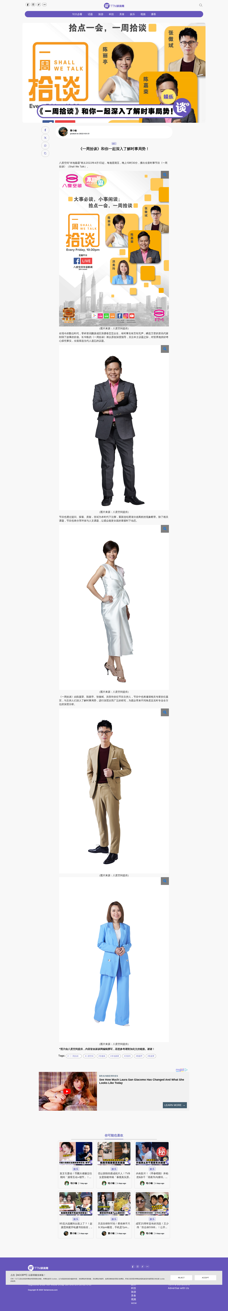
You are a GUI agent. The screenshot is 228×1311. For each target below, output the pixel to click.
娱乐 (132, 14)
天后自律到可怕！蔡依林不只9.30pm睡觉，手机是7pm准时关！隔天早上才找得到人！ (114, 1225)
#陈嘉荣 (151, 1056)
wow (134, 1302)
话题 (90, 14)
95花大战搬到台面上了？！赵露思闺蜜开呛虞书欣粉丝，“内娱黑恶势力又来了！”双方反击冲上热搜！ (75, 1225)
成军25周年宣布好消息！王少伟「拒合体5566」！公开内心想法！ (152, 1225)
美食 (121, 14)
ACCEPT (205, 1278)
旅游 (100, 14)
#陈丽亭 (139, 1056)
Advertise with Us (178, 1288)
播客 (153, 14)
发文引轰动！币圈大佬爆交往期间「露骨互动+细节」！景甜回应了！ (76, 1175)
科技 (111, 14)
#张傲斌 (101, 1056)
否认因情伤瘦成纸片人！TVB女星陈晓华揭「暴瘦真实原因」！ (114, 1175)
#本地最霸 (114, 1056)
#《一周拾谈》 (73, 1056)
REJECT (181, 1278)
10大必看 (77, 14)
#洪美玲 (127, 1056)
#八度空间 (89, 1056)
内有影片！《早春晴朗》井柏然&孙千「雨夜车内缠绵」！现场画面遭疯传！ (152, 1175)
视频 (143, 14)
